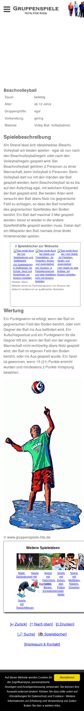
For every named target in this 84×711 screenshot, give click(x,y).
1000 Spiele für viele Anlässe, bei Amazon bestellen (67, 271)
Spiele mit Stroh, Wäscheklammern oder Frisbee (35, 582)
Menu (11, 8)
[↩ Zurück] (18, 624)
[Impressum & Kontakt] (42, 644)
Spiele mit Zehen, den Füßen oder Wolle (61, 584)
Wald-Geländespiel (22, 575)
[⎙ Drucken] (65, 624)
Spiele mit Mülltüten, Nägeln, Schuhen (74, 580)
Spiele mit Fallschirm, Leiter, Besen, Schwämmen (48, 582)
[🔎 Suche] (26, 634)
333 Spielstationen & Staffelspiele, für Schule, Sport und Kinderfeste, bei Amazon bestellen (23, 271)
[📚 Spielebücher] (52, 634)
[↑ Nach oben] (41, 624)
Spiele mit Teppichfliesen (22, 604)
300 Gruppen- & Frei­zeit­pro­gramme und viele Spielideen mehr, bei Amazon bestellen (45, 274)
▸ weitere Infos (51, 705)
